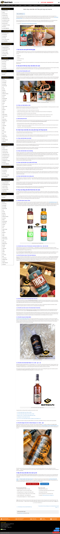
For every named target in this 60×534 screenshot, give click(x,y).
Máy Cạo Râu (4, 61)
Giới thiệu (8, 5)
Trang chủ (2, 5)
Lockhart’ (3, 246)
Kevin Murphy (4, 82)
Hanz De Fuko (4, 203)
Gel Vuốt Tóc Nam (5, 15)
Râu (16, 5)
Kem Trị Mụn (4, 37)
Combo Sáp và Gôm (5, 152)
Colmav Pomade (4, 106)
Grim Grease (4, 254)
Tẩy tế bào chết (4, 36)
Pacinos (3, 103)
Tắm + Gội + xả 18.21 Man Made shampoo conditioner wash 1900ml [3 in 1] (29, 418)
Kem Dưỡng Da (4, 34)
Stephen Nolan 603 (5, 262)
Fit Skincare (4, 141)
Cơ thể (25, 5)
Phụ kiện (30, 5)
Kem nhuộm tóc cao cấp (5, 20)
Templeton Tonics (4, 136)
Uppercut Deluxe (4, 114)
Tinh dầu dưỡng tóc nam (5, 18)
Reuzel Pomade (4, 85)
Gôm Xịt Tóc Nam (4, 13)
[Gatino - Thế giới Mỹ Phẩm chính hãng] (6, 2)
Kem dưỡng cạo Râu (5, 53)
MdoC (3, 133)
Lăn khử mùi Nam (4, 50)
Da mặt (20, 5)
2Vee (3, 104)
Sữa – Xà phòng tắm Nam (6, 45)
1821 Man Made (4, 98)
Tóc (12, 5)
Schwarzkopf (4, 125)
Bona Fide (3, 122)
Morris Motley (4, 84)
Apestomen (4, 109)
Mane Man (3, 90)
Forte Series (4, 95)
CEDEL (3, 230)
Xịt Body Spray (4, 55)
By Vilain (3, 211)
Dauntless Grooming (5, 93)
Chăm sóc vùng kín (5, 52)
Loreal (3, 117)
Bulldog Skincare (4, 120)
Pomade (3, 12)
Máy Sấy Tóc (4, 26)
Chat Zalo (57, 528)
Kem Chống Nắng (4, 176)
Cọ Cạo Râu (4, 66)
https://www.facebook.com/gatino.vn (48, 495)
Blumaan (3, 79)
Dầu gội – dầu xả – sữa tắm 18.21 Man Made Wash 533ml (26, 415)
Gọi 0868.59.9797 (56, 532)
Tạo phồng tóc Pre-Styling (6, 160)
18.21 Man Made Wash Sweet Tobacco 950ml (24, 412)
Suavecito (3, 101)
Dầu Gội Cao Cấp (4, 23)
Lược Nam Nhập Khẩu (5, 28)
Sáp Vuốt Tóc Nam (5, 10)
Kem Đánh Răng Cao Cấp (6, 184)
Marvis (3, 130)
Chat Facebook (56, 530)
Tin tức (48, 5)
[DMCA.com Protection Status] (3, 529)
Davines (3, 96)
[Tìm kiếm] (38, 2)
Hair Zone (3, 138)
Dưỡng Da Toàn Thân (5, 47)
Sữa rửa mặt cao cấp (5, 168)
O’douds (3, 128)
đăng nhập (22, 513)
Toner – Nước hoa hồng (5, 39)
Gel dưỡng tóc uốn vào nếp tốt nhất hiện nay (25, 506)
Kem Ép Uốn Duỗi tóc (5, 21)
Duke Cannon (4, 119)
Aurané (3, 111)
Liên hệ (52, 5)
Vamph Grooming (4, 238)
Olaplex (3, 127)
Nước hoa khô (4, 195)
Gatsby (3, 112)
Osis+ (3, 87)
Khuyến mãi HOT (42, 5)
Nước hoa (35, 5)
